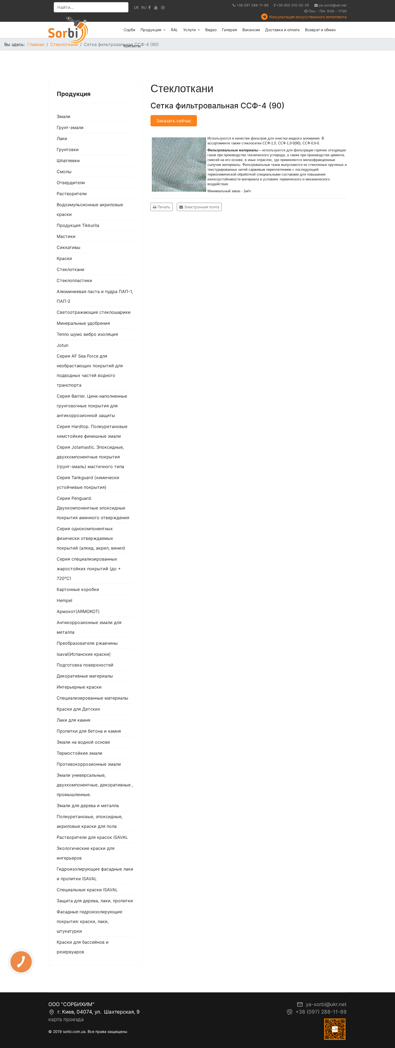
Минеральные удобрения (83, 323)
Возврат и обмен (320, 29)
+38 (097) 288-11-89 (321, 1012)
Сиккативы (68, 247)
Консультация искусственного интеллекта (308, 17)
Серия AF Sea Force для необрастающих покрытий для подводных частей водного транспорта (90, 370)
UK (136, 7)
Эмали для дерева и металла (88, 805)
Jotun (62, 345)
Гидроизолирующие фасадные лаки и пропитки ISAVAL (95, 873)
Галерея (229, 29)
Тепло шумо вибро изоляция (87, 334)
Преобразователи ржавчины (87, 643)
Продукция (151, 29)
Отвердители (71, 182)
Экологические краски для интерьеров (85, 853)
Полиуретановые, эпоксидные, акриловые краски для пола (90, 821)
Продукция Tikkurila (78, 225)
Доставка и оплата (282, 29)
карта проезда (66, 1019)
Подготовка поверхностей (85, 665)
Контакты (132, 46)
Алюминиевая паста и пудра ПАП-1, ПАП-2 (95, 296)
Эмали (63, 116)
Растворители (72, 193)
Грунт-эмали (70, 127)
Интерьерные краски (79, 687)
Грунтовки (68, 149)
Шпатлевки (68, 160)
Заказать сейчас (173, 120)
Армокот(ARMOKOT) (78, 611)
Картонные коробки (78, 589)
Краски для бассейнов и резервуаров (83, 946)
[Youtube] (155, 7)
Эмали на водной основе (83, 742)
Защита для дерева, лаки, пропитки (95, 900)
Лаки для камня (73, 720)
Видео (211, 29)
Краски (64, 258)
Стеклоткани (70, 269)
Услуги (189, 29)
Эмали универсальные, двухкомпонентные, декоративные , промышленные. (95, 784)
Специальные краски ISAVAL (87, 889)
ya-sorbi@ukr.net (333, 5)
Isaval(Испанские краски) (84, 654)
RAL (174, 29)
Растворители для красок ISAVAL (92, 837)
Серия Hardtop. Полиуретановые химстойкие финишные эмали (92, 431)
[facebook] (149, 7)
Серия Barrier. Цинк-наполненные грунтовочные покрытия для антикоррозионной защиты (92, 405)
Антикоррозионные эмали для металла (89, 627)
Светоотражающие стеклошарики (94, 312)
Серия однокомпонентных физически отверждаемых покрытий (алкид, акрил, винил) (91, 538)
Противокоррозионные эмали (89, 764)
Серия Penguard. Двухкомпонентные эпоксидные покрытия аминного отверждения (93, 508)
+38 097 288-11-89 (252, 5)
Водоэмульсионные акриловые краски (90, 209)
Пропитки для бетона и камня (89, 731)
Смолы (64, 171)
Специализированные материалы (92, 698)
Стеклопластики (74, 280)
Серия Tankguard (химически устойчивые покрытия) (88, 482)
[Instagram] (162, 7)
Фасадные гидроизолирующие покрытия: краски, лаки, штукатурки (89, 921)
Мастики (66, 236)
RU (143, 7)
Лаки (62, 138)
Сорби (129, 29)
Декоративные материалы (85, 676)
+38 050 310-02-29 (292, 5)
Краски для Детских (78, 709)
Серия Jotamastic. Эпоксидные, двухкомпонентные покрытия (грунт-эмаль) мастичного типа (90, 456)
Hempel (64, 600)
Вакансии (251, 29)
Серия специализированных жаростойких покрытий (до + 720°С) (89, 568)
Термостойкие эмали (79, 753)
